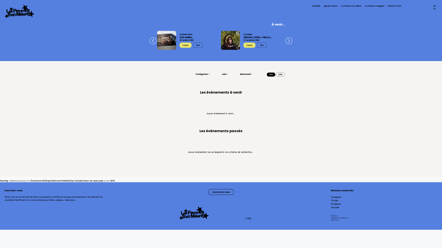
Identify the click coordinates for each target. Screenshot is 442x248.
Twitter (334, 200)
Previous (153, 40)
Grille (280, 74)
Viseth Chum (335, 220)
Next (288, 40)
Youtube (335, 207)
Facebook (336, 204)
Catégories (202, 74)
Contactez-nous (221, 192)
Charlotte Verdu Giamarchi (339, 218)
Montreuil (245, 74)
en (434, 6)
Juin (224, 74)
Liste (271, 74)
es (435, 9)
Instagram (336, 197)
